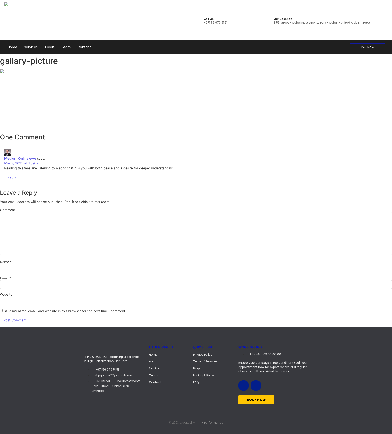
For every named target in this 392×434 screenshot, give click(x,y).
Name (6, 261)
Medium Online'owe (20, 158)
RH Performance (211, 423)
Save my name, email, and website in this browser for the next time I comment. (65, 311)
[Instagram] (256, 385)
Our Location (283, 18)
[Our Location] (270, 20)
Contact (84, 47)
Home (12, 47)
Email (5, 278)
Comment (7, 209)
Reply (12, 177)
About (49, 47)
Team (66, 47)
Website (6, 294)
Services (31, 47)
